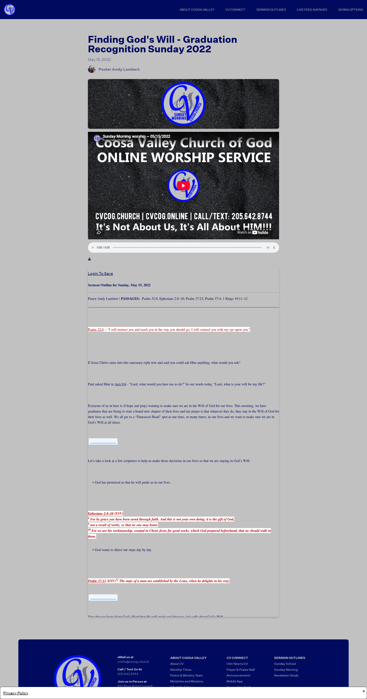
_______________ (103, 441)
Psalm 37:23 (97, 580)
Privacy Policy (15, 692)
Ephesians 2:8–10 (100, 513)
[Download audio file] (89, 258)
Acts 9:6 (120, 384)
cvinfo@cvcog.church (133, 661)
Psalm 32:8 (96, 329)
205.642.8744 (128, 674)
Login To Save (100, 273)
